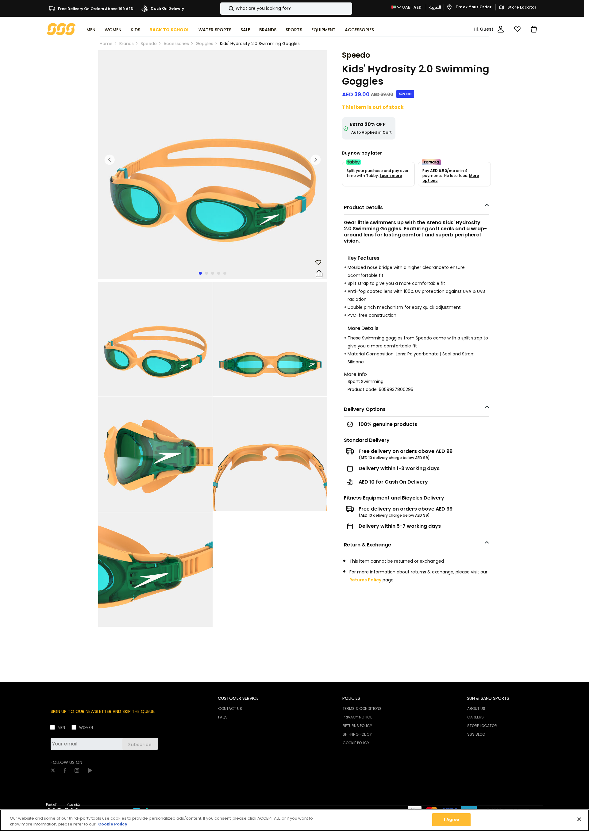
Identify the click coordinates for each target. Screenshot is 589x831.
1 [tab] (200, 273)
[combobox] (286, 8)
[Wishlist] (517, 29)
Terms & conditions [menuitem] (362, 708)
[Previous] (109, 159)
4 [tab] (219, 273)
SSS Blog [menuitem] (476, 734)
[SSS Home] (61, 28)
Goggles (204, 43)
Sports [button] (294, 30)
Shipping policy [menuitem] (357, 734)
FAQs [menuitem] (223, 717)
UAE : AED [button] (411, 7)
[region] (294, 820)
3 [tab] (213, 273)
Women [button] (113, 30)
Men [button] (91, 30)
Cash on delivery (167, 8)
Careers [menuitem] (475, 717)
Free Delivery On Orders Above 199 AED (95, 8)
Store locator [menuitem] (482, 725)
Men (61, 727)
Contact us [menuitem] (230, 708)
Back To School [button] (169, 30)
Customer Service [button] (238, 698)
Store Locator (521, 7)
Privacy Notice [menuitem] (357, 717)
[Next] (315, 159)
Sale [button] (245, 30)
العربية (435, 7)
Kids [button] (135, 30)
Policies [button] (351, 698)
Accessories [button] (359, 30)
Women (86, 727)
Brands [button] (267, 30)
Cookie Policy (112, 824)
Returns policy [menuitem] (357, 725)
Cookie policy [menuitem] (356, 742)
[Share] (319, 274)
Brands (126, 43)
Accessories (176, 43)
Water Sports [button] (214, 30)
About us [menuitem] (476, 708)
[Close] (579, 819)
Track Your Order (473, 7)
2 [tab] (206, 273)
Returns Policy (365, 580)
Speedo (149, 43)
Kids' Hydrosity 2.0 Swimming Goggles (260, 43)
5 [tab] (225, 273)
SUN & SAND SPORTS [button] (488, 698)
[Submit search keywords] (226, 8)
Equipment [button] (323, 30)
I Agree (451, 819)
